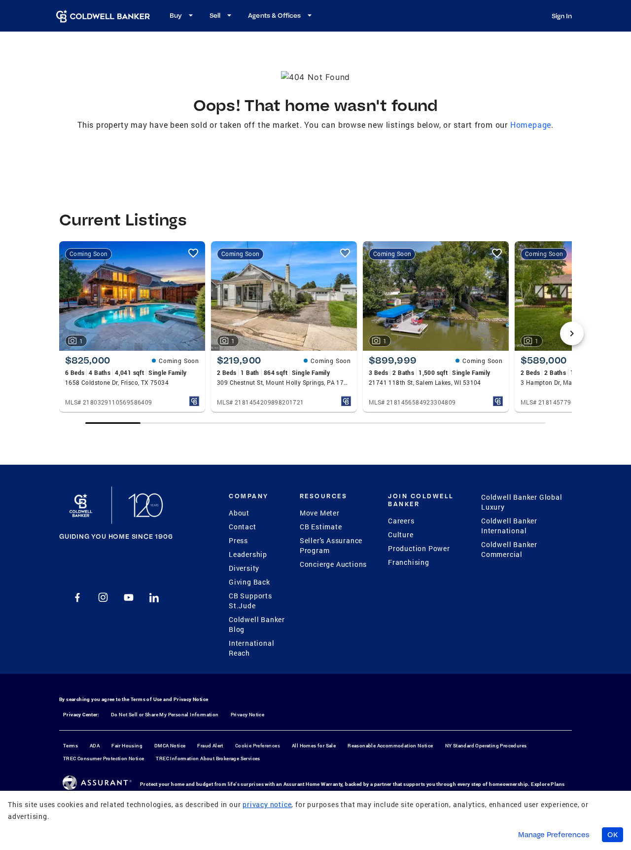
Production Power (419, 548)
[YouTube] (129, 597)
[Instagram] (103, 597)
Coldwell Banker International (509, 525)
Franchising (408, 562)
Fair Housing (126, 745)
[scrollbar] (315, 423)
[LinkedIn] (154, 597)
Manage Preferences (554, 834)
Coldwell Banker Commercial (509, 549)
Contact (242, 526)
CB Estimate (321, 526)
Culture (401, 534)
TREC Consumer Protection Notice (103, 758)
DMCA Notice (169, 745)
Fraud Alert (210, 745)
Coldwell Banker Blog (257, 624)
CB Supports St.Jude (250, 600)
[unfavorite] (193, 253)
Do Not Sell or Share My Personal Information (165, 714)
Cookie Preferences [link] (257, 745)
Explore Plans (547, 784)
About (239, 512)
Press (238, 540)
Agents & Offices (274, 15)
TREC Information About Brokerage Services (208, 758)
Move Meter (320, 512)
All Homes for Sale (314, 745)
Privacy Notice (191, 699)
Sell (215, 15)
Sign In (562, 16)
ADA (95, 745)
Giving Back (249, 582)
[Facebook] (77, 597)
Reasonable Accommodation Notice (390, 745)
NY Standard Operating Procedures (486, 745)
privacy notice (267, 804)
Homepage (530, 124)
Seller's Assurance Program (331, 545)
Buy (176, 15)
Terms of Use (146, 699)
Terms (70, 745)
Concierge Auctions (333, 564)
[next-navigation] (572, 333)
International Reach (251, 648)
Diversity (244, 568)
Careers (401, 520)
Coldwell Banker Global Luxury (521, 502)
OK (612, 834)
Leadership (248, 554)
